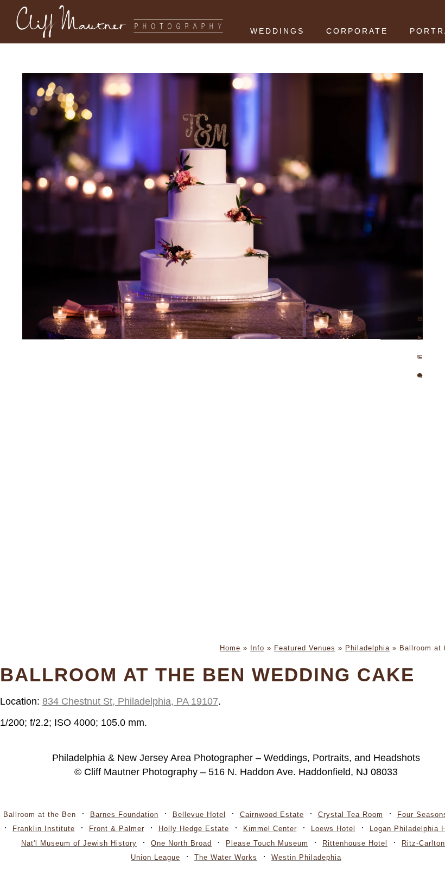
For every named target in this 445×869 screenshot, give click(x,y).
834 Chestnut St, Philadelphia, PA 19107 (130, 701)
